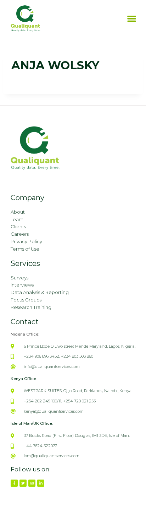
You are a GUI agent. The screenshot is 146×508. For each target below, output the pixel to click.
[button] (131, 18)
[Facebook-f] (14, 483)
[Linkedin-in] (40, 483)
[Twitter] (23, 483)
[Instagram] (31, 483)
